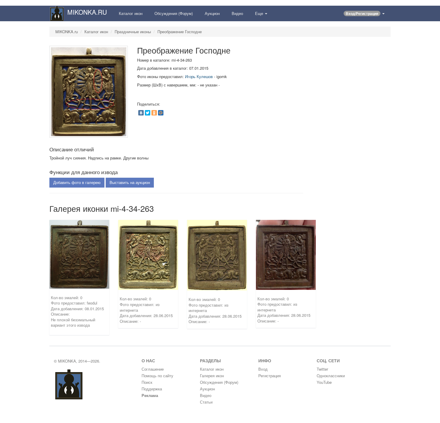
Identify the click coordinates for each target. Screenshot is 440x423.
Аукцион (212, 13)
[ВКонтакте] (141, 112)
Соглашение (153, 369)
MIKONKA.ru (66, 31)
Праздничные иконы (133, 31)
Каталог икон (130, 13)
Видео (237, 13)
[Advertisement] (351, 96)
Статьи (206, 402)
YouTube (324, 382)
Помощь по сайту (157, 375)
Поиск (147, 382)
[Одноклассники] (154, 112)
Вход (263, 369)
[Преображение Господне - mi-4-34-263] (88, 91)
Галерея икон (212, 375)
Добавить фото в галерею (77, 182)
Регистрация (269, 375)
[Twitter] (147, 112)
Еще (259, 13)
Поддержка (152, 389)
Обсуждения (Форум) (173, 13)
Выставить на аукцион (130, 182)
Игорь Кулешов (199, 76)
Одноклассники (331, 375)
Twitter (322, 369)
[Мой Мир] (160, 112)
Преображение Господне (179, 31)
